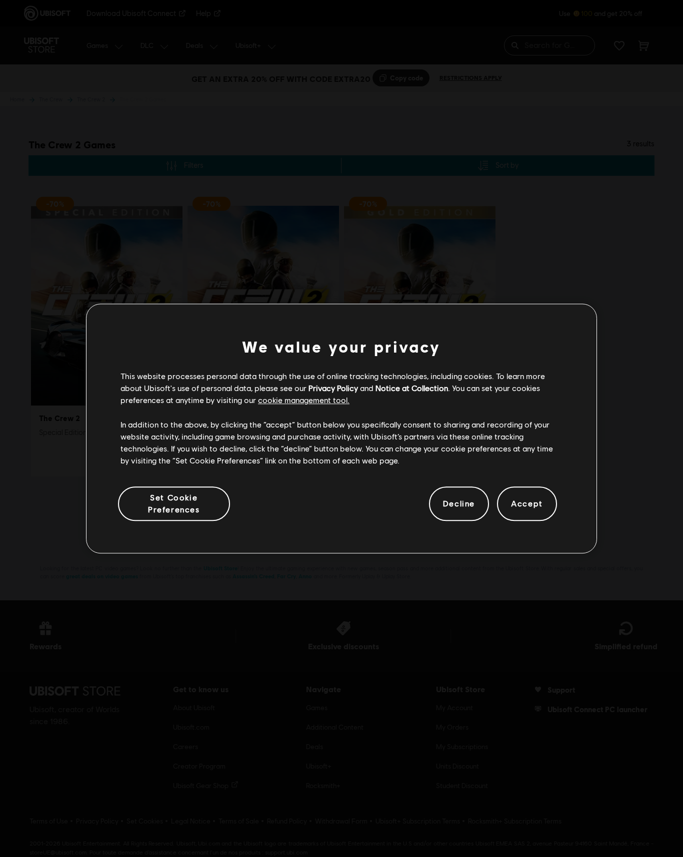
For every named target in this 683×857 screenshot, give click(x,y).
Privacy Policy (333, 388)
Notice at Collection (412, 388)
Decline (459, 503)
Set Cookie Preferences (174, 503)
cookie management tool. (304, 400)
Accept (527, 503)
